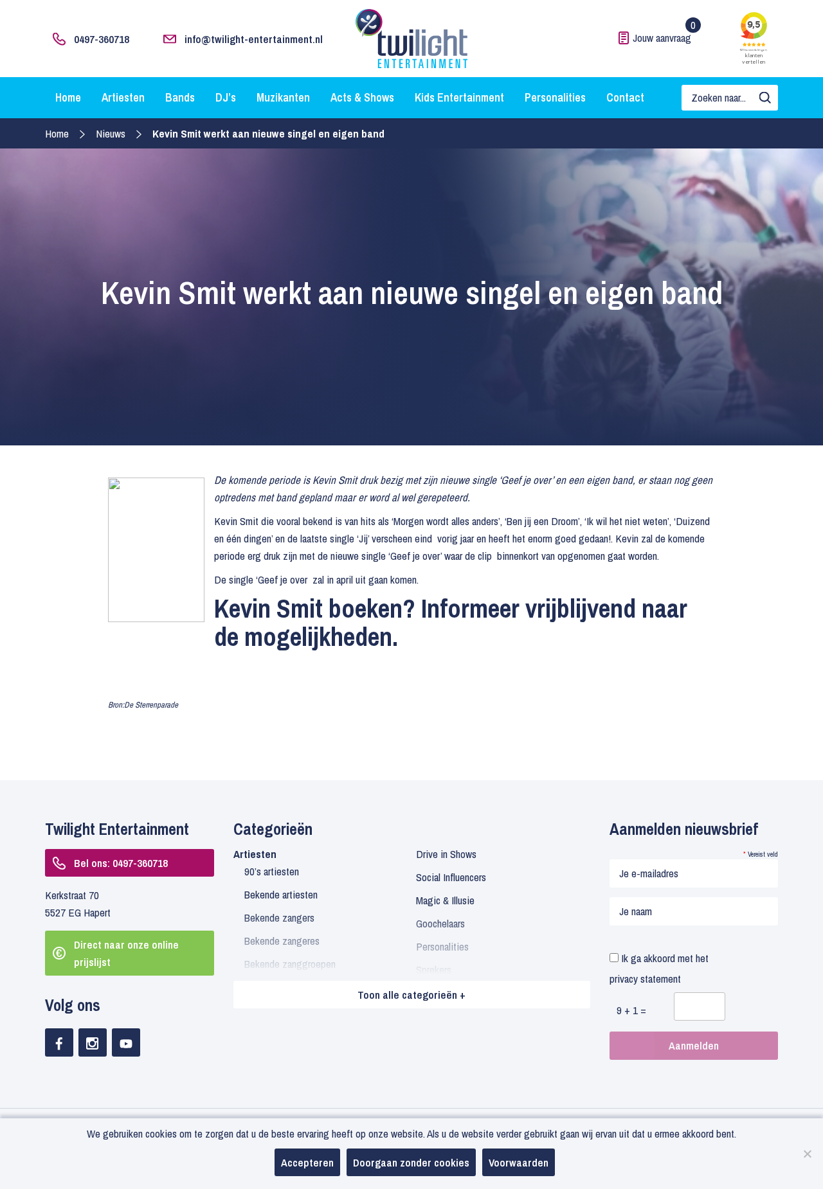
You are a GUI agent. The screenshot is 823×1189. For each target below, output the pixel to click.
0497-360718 (101, 38)
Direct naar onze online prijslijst (126, 953)
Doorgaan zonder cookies (411, 1162)
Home (68, 97)
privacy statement (645, 978)
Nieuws (110, 133)
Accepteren (307, 1162)
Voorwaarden (518, 1162)
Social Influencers (451, 877)
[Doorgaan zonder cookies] (806, 1153)
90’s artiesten (271, 871)
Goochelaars (440, 923)
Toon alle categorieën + (411, 994)
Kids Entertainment (459, 97)
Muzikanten (283, 97)
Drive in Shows (446, 853)
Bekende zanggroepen (290, 963)
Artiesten (123, 97)
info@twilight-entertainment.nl (254, 38)
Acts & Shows (362, 97)
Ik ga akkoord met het (659, 968)
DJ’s (225, 97)
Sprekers (433, 969)
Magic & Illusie (445, 900)
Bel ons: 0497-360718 (121, 862)
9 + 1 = (631, 1010)
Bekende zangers (279, 917)
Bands (180, 97)
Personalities (555, 97)
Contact (625, 97)
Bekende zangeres (282, 940)
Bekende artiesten (281, 894)
